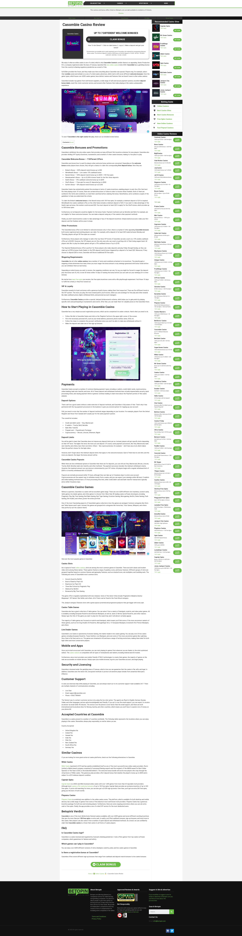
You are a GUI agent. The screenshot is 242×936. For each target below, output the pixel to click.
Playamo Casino (67, 799)
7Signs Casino (159, 471)
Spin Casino (158, 535)
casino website (75, 653)
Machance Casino (160, 251)
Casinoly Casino (160, 137)
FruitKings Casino (160, 269)
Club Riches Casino (161, 161)
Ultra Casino (158, 430)
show (71, 142)
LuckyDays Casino (160, 550)
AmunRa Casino (159, 514)
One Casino (158, 403)
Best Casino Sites (98, 18)
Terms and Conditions (99, 916)
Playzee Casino (159, 303)
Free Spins (147, 18)
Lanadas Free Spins (161, 505)
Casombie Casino (160, 329)
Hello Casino (158, 396)
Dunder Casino (159, 389)
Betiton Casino (159, 412)
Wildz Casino (66, 766)
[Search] (171, 911)
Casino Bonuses (124, 18)
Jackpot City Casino (161, 521)
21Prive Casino (159, 278)
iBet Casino (158, 215)
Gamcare (136, 912)
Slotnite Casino (159, 287)
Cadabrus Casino (160, 381)
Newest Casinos (169, 18)
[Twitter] (172, 931)
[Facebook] (168, 931)
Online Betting (95, 3)
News (166, 3)
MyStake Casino (160, 242)
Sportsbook (143, 3)
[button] (116, 39)
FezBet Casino (159, 446)
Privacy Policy (96, 919)
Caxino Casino (159, 372)
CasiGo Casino (159, 480)
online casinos (80, 568)
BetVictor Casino (160, 321)
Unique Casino (159, 260)
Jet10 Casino (159, 175)
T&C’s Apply (163, 28)
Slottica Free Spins (161, 489)
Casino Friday (159, 421)
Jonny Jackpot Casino (162, 566)
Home (90, 873)
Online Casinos (72, 18)
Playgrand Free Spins (161, 498)
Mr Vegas (157, 462)
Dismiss (121, 13)
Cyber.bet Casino (160, 233)
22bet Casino (159, 543)
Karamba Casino (160, 294)
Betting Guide (167, 102)
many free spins (77, 279)
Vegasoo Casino (160, 182)
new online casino (112, 65)
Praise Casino (159, 206)
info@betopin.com (159, 921)
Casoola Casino (159, 453)
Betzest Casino (159, 437)
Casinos (120, 3)
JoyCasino (158, 168)
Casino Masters (160, 312)
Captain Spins (66, 784)
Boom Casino (159, 191)
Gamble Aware (126, 912)
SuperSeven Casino (161, 347)
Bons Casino (158, 144)
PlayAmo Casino (160, 528)
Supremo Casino (160, 224)
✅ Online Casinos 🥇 (99, 873)
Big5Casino (158, 153)
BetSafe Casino (159, 338)
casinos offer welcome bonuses (82, 786)
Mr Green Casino (160, 363)
